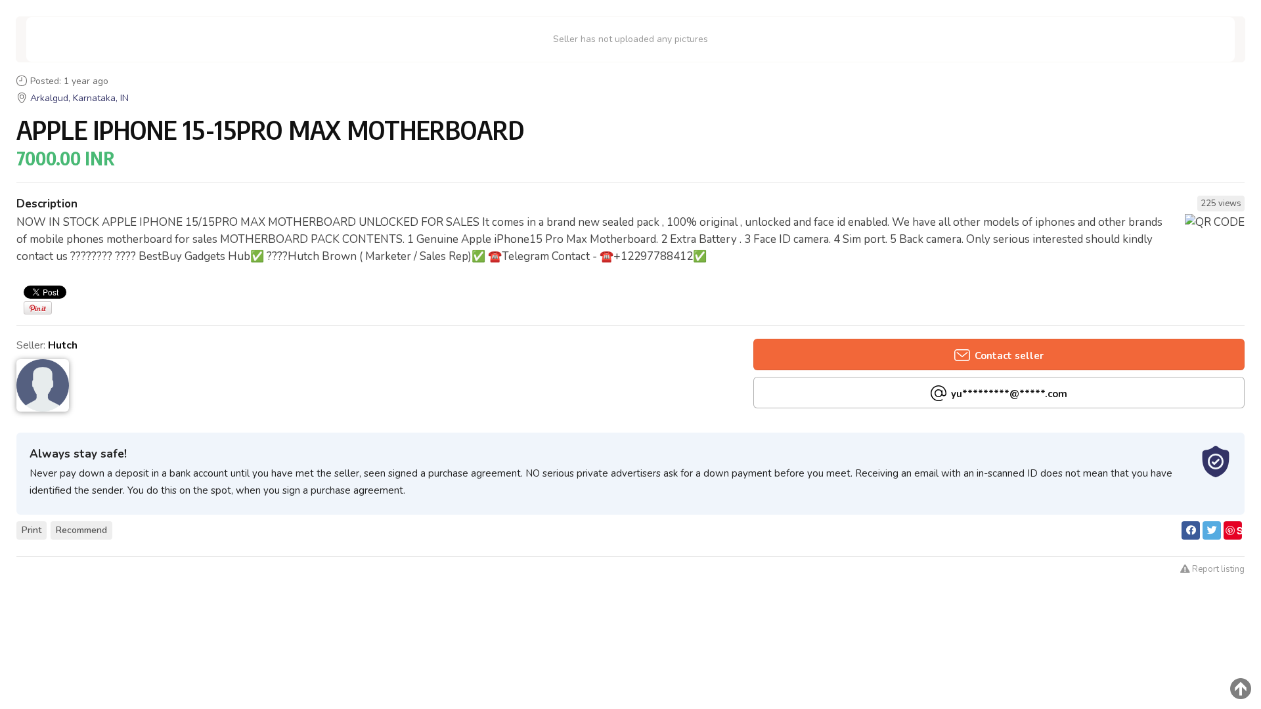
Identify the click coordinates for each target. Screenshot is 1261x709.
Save (1233, 531)
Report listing (1217, 569)
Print (31, 530)
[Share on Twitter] (1212, 530)
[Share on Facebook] (1191, 530)
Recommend (81, 530)
